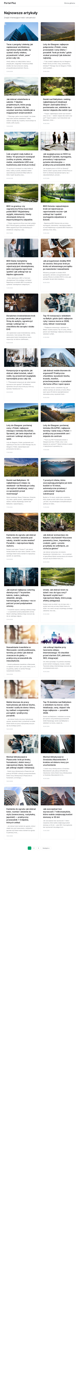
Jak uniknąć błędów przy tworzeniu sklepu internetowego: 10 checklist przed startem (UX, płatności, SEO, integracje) (57, 652)
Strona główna (69, 3)
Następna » (46, 848)
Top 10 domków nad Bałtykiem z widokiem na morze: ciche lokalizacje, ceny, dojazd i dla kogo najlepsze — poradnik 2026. (57, 707)
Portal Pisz (10, 3)
